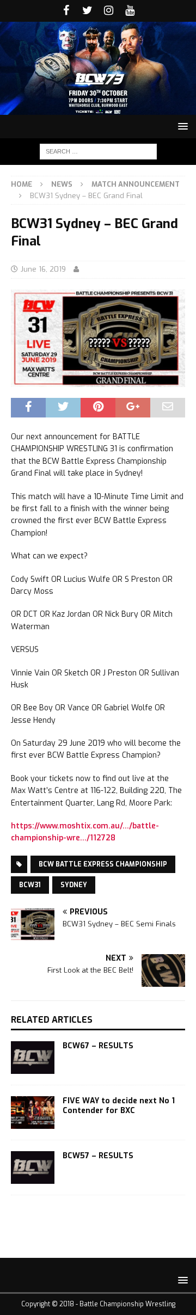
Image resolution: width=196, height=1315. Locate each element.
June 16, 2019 (43, 269)
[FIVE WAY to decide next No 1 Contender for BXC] (32, 1112)
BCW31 (30, 885)
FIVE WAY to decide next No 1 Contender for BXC (119, 1106)
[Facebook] (66, 11)
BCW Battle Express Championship (103, 864)
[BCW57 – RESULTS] (32, 1167)
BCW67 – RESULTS (98, 1046)
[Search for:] (98, 151)
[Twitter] (87, 11)
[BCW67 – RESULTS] (32, 1057)
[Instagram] (108, 11)
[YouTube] (129, 11)
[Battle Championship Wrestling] (98, 108)
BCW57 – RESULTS (98, 1156)
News (61, 184)
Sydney (73, 885)
